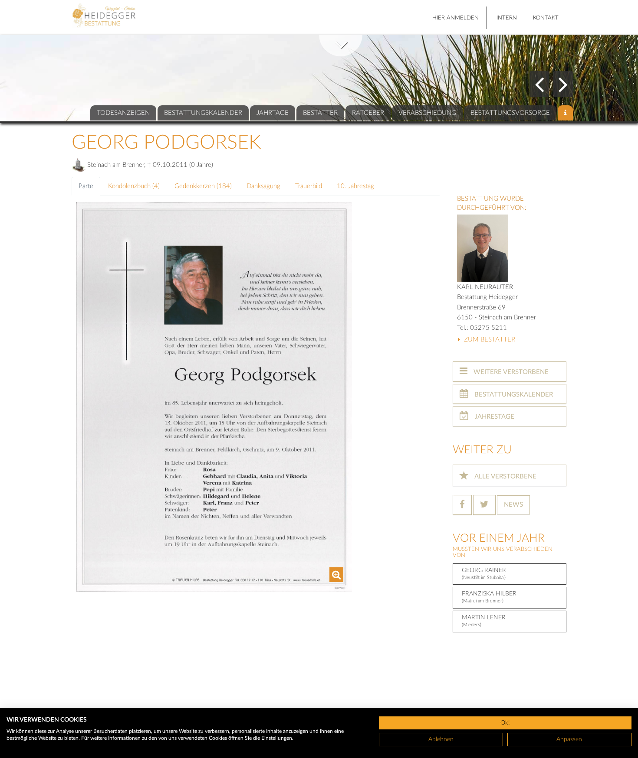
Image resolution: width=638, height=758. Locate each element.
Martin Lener (484, 621)
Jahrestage (493, 416)
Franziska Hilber (489, 597)
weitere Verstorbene (510, 372)
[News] (565, 112)
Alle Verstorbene (504, 476)
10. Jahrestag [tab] (355, 186)
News (513, 504)
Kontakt (546, 18)
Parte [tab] (86, 186)
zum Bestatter (488, 339)
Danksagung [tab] (263, 186)
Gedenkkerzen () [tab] (203, 186)
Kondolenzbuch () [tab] (134, 186)
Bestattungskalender (513, 394)
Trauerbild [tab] (308, 186)
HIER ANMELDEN (455, 18)
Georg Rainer (484, 573)
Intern (507, 18)
